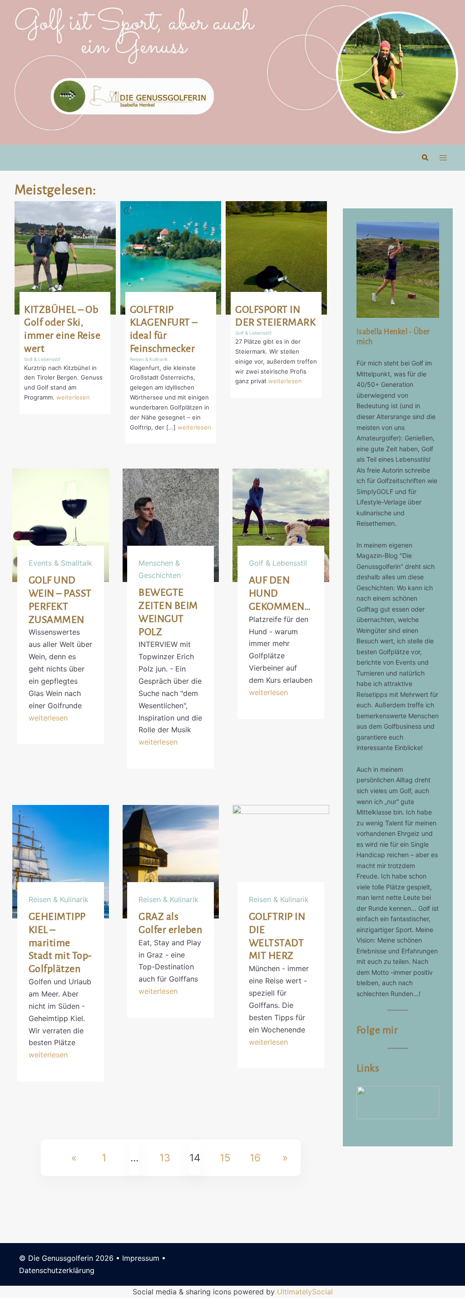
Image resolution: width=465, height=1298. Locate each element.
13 (164, 1157)
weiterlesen (73, 397)
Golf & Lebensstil (42, 359)
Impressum (140, 1258)
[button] (424, 158)
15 (225, 1157)
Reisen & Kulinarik (149, 359)
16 (255, 1157)
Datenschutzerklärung (56, 1270)
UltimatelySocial (305, 1291)
